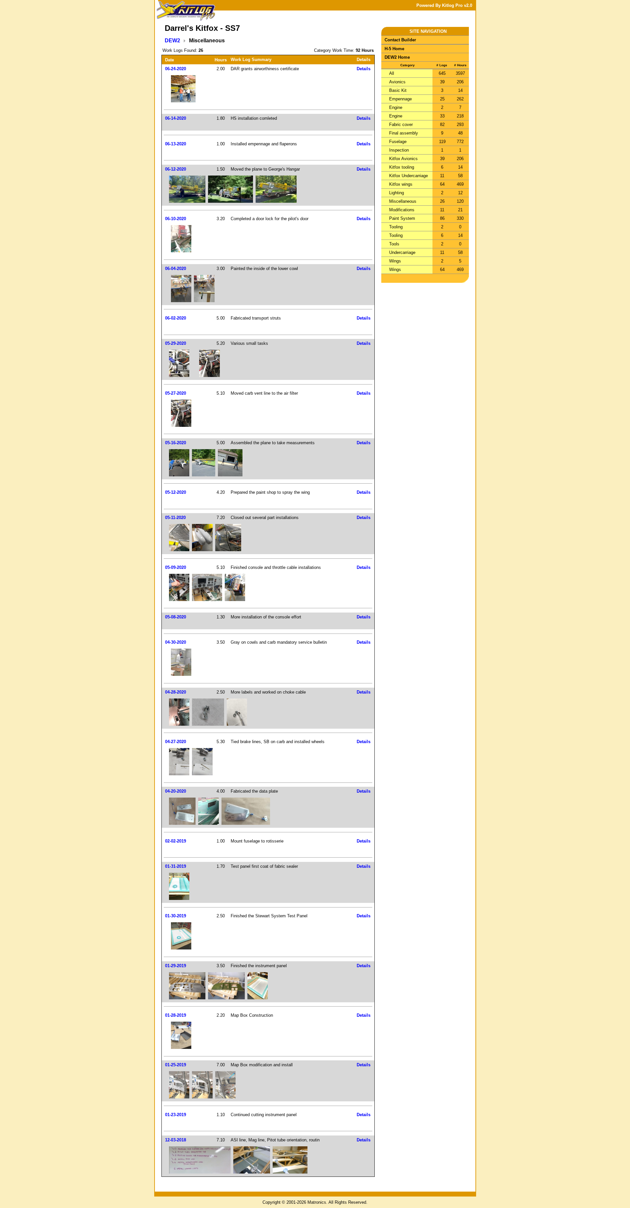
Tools (394, 243)
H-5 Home (394, 48)
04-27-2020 (175, 741)
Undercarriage (402, 252)
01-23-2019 (175, 1114)
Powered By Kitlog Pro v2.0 (444, 5)
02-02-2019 (175, 841)
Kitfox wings (400, 184)
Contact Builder (400, 39)
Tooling (396, 226)
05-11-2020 (175, 517)
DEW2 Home (397, 57)
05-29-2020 (175, 343)
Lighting (396, 192)
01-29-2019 (175, 965)
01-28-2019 (175, 1015)
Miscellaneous (402, 201)
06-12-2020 (175, 169)
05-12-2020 (175, 492)
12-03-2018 (175, 1139)
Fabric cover (401, 124)
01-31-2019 (175, 866)
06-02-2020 (175, 318)
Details (363, 68)
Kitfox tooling (401, 167)
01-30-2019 (175, 915)
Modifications (401, 209)
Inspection (399, 150)
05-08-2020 (175, 616)
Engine (395, 107)
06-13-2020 (175, 143)
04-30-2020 (175, 642)
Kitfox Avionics (403, 158)
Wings (395, 261)
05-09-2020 (175, 567)
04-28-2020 (175, 692)
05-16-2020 (175, 442)
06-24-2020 (175, 68)
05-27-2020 (175, 393)
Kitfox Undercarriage (408, 175)
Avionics (397, 81)
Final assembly (403, 133)
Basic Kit (398, 90)
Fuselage (398, 141)
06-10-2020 (175, 218)
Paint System (402, 218)
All (391, 73)
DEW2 (172, 40)
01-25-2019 (175, 1064)
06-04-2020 (175, 268)
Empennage (400, 98)
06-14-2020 (175, 118)
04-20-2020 (175, 791)
